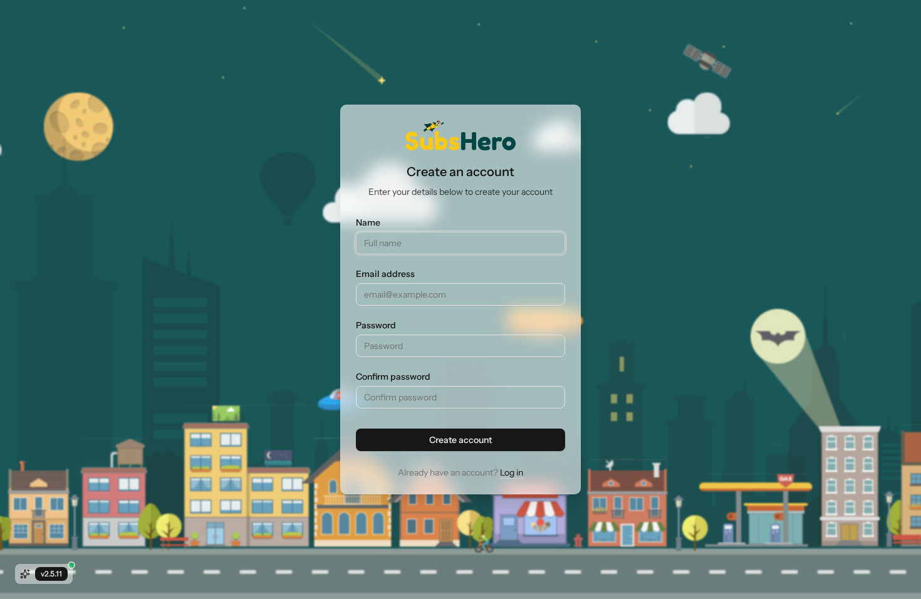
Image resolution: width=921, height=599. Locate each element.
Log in (511, 472)
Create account (460, 439)
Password (376, 325)
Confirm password (393, 376)
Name (368, 222)
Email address (385, 273)
